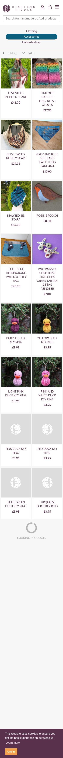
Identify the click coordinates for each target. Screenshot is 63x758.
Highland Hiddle (19, 8)
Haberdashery (31, 42)
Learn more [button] (13, 742)
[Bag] (50, 7)
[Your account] (42, 9)
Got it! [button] (11, 751)
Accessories (31, 37)
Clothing (31, 31)
